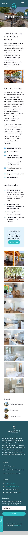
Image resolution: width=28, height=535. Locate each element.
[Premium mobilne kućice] (6, 402)
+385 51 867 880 (10, 483)
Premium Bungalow (15, 416)
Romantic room (14, 410)
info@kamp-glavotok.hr (12, 486)
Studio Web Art (17, 525)
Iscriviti (14, 513)
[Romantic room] (6, 409)
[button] (26, 14)
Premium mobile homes (16, 404)
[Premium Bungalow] (6, 415)
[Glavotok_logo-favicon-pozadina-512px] (14, 3)
